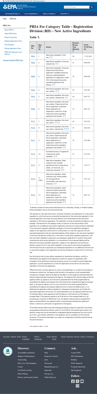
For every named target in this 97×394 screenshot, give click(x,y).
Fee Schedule (9, 45)
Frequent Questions (78, 367)
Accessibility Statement (26, 353)
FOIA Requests (76, 363)
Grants (20, 367)
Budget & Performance (26, 356)
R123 (33, 165)
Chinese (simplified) (25, 338)
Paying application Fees (13, 48)
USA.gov (47, 374)
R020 (33, 62)
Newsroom (48, 363)
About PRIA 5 (9, 30)
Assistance (6, 336)
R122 (33, 154)
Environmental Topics (11, 13)
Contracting (22, 360)
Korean (63, 336)
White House (49, 377)
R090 (33, 109)
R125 (33, 195)
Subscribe (48, 370)
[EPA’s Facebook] (73, 381)
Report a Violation (48, 13)
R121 (33, 140)
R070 (33, 96)
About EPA (63, 13)
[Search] (91, 7)
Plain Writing (23, 374)
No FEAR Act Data (25, 370)
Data (46, 353)
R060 (33, 90)
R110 (33, 121)
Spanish (13, 336)
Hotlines (74, 360)
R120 (33, 128)
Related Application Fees (13, 41)
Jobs (46, 360)
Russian (77, 336)
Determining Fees (11, 37)
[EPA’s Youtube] (82, 381)
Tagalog (82, 336)
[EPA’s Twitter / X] (77, 381)
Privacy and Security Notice (28, 377)
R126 (33, 179)
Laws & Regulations (31, 13)
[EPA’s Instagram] (77, 386)
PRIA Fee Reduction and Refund (13, 53)
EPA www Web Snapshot (27, 363)
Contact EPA (76, 353)
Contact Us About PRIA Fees (13, 60)
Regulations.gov (50, 367)
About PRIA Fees (10, 33)
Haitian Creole (54, 338)
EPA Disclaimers (77, 356)
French (49, 336)
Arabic (19, 336)
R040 (33, 76)
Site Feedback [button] (76, 370)
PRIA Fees (13, 18)
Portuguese (70, 336)
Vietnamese (90, 336)
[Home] (19, 7)
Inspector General (51, 356)
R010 (33, 56)
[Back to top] (91, 388)
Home (5, 18)
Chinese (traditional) (38, 338)
